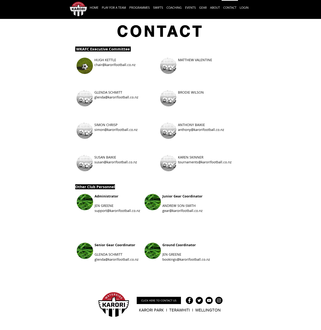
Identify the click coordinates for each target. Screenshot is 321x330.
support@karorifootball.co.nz (117, 210)
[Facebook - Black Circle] (189, 300)
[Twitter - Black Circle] (199, 300)
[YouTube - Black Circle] (209, 300)
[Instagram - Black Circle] (219, 300)
